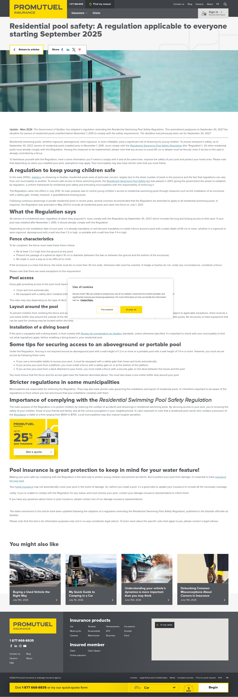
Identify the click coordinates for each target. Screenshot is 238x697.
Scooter (128, 631)
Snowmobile (94, 631)
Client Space (94, 650)
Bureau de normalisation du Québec (101, 333)
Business (110, 635)
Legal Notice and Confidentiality (153, 678)
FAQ (12, 663)
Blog (190, 4)
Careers (200, 4)
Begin (213, 687)
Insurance (78, 13)
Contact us (179, 4)
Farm (126, 635)
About (210, 4)
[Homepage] (38, 9)
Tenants (92, 626)
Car (71, 626)
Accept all (131, 309)
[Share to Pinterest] (79, 49)
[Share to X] (74, 49)
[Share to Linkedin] (68, 49)
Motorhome (93, 635)
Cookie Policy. (86, 300)
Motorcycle (75, 631)
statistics (36, 177)
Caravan (74, 635)
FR (217, 4)
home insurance (24, 487)
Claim (96, 13)
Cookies (133, 678)
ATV (108, 631)
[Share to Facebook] (62, 49)
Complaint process (185, 678)
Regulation (20, 414)
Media (172, 678)
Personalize (107, 309)
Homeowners (112, 626)
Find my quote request (206, 678)
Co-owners (129, 626)
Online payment (78, 655)
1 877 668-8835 (76, 4)
